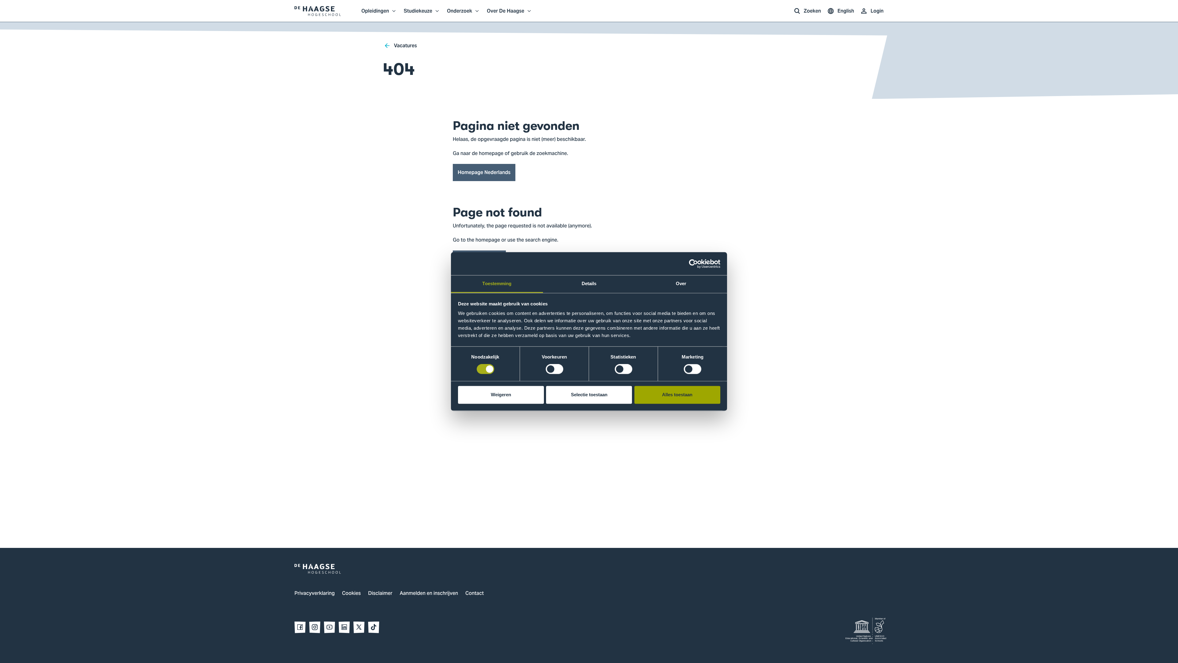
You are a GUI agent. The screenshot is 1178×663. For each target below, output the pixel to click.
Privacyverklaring (314, 593)
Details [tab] (589, 283)
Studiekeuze (418, 14)
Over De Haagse (505, 14)
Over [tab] (681, 283)
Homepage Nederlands (484, 172)
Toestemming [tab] (496, 283)
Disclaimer (380, 593)
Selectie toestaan (589, 394)
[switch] (554, 369)
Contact (474, 593)
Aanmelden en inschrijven (429, 593)
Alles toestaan (677, 394)
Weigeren (501, 394)
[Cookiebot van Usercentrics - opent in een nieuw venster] (693, 263)
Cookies (351, 593)
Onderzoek (459, 14)
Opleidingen (375, 14)
